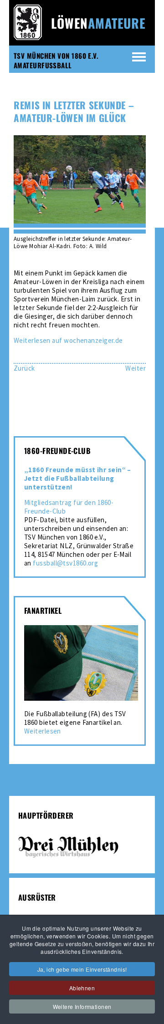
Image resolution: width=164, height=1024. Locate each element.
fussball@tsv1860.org (65, 563)
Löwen (98, 23)
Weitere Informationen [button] (82, 1006)
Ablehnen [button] (82, 988)
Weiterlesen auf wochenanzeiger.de (68, 340)
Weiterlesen (42, 731)
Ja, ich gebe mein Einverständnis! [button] (82, 969)
